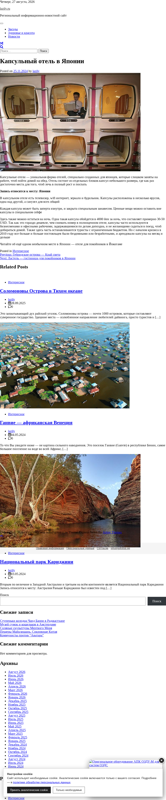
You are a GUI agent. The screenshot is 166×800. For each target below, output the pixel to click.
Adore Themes (112, 532)
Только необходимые (69, 790)
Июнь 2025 (15, 722)
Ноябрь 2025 (17, 704)
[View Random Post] (1, 43)
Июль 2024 (15, 762)
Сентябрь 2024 (18, 755)
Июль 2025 (15, 719)
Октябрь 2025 (17, 708)
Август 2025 (16, 715)
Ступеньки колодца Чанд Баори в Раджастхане (32, 620)
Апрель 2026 (17, 686)
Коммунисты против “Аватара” (22, 635)
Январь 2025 (17, 741)
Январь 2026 (17, 697)
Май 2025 (14, 726)
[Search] (1, 47)
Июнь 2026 (15, 679)
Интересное (21, 251)
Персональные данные (80, 548)
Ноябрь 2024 (17, 748)
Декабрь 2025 (17, 701)
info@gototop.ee (120, 548)
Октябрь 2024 (17, 752)
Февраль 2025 (17, 737)
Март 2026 (15, 690)
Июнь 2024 (15, 766)
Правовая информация (50, 548)
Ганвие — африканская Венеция (36, 422)
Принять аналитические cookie (29, 790)
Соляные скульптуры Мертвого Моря (26, 628)
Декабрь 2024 (17, 744)
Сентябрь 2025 (18, 712)
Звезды (13, 29)
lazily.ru (5, 8)
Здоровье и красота (21, 33)
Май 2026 (14, 682)
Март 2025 (15, 733)
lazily (36, 71)
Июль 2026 (15, 675)
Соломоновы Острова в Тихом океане (41, 290)
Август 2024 (16, 759)
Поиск (4, 595)
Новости (14, 36)
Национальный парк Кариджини (36, 561)
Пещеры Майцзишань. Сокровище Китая (28, 631)
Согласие (102, 548)
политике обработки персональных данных (41, 782)
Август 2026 (16, 672)
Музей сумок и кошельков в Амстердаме (28, 624)
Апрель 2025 (17, 730)
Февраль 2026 (17, 693)
